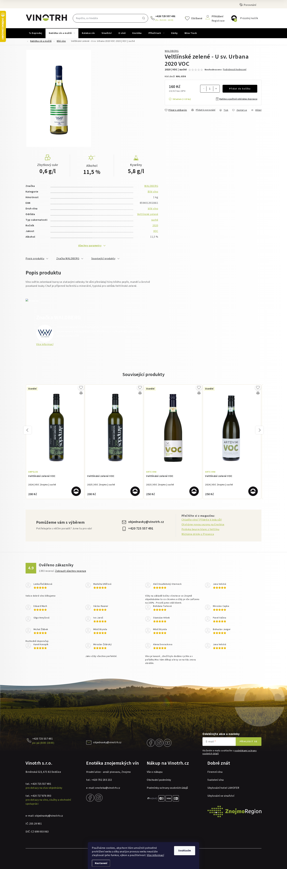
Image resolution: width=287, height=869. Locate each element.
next (259, 430)
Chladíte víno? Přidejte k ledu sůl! (202, 520)
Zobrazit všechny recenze (70, 571)
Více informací (155, 855)
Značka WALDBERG (67, 258)
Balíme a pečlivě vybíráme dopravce (238, 99)
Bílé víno (153, 191)
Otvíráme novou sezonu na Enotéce (203, 524)
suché (154, 220)
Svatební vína (215, 780)
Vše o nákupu (154, 772)
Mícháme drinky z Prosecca (198, 534)
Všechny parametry (90, 245)
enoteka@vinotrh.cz (107, 788)
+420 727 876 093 (41, 796)
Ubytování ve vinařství (220, 796)
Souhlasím (184, 850)
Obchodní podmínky (159, 780)
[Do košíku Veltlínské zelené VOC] (76, 491)
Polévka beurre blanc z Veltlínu (200, 529)
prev (28, 430)
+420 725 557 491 (165, 16)
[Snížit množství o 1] (204, 89)
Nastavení (101, 863)
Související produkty (103, 258)
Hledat (143, 18)
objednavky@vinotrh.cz (146, 522)
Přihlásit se (248, 741)
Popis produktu (35, 258)
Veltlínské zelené (147, 214)
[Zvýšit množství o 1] (216, 89)
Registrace (218, 20)
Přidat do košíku (240, 88)
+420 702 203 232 (102, 780)
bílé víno (153, 208)
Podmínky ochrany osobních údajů (167, 788)
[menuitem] (35, 33)
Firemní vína (214, 772)
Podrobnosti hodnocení (234, 69)
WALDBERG (172, 51)
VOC (155, 231)
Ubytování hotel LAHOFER (223, 788)
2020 (155, 225)
